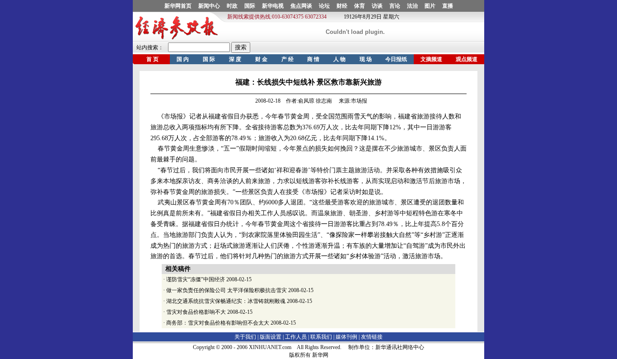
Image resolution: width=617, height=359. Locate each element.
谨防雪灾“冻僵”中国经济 (195, 279)
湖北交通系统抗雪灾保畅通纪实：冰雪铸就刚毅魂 (225, 301)
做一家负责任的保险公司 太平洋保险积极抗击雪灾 (226, 290)
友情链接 (372, 337)
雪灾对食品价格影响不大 (196, 312)
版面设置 (270, 337)
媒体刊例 (346, 337)
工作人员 (296, 337)
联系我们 (321, 337)
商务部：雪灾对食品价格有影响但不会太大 (217, 323)
